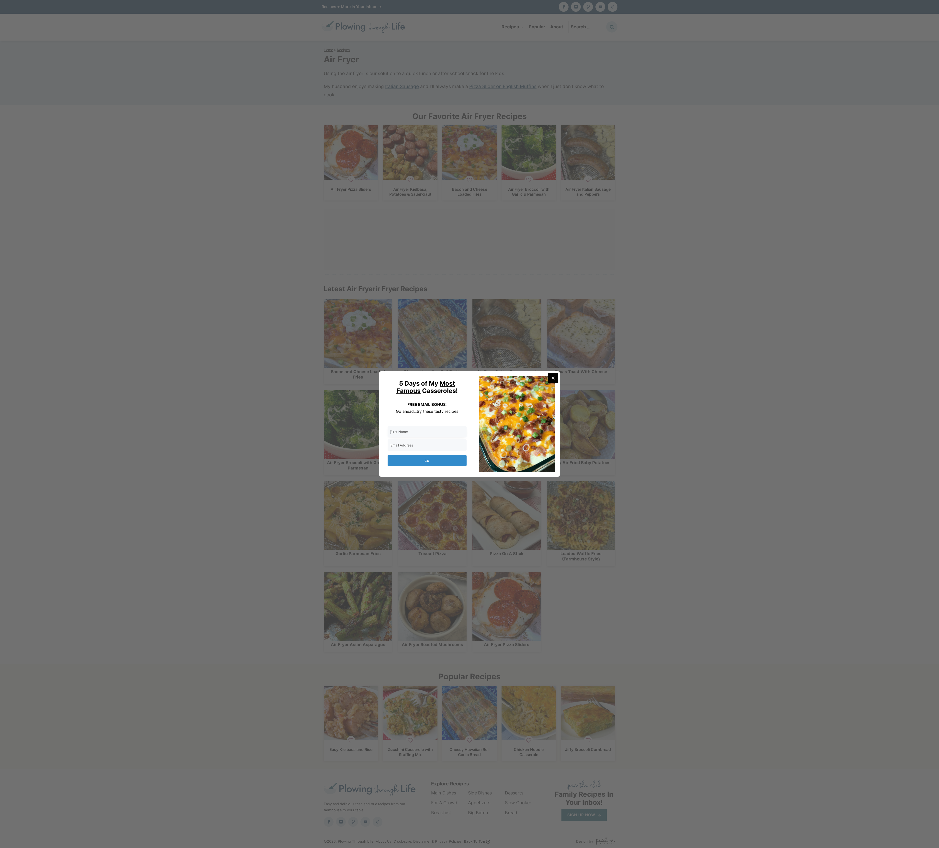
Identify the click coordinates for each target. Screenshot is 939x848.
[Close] (553, 378)
